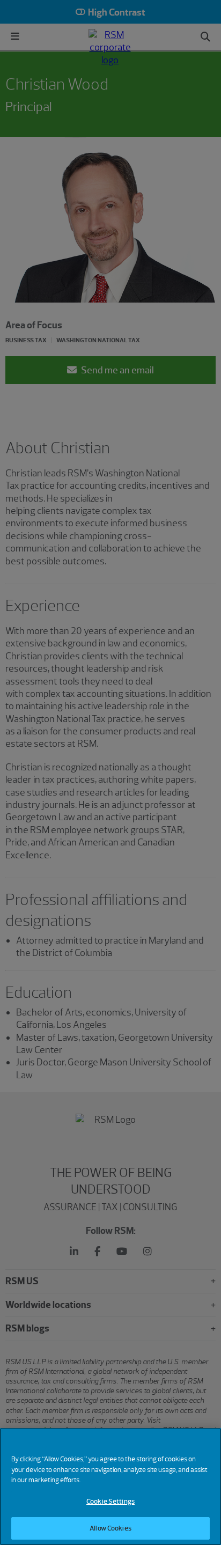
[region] (110, 1486)
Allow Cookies (110, 1528)
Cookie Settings (110, 1501)
